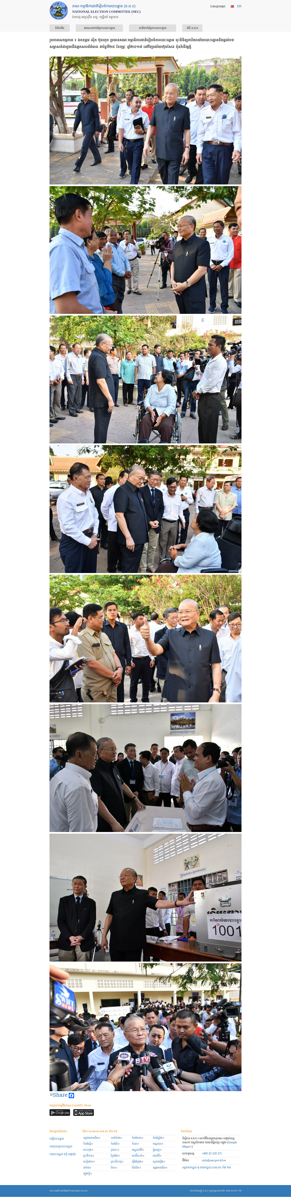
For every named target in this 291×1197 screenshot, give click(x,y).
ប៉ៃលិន (135, 1168)
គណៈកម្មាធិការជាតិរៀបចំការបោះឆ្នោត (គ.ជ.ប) (68, 1190)
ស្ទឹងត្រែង (136, 1162)
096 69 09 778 (233, 1190)
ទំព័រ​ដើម (59, 28)
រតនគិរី (156, 1156)
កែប (113, 1168)
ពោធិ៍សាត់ (137, 1156)
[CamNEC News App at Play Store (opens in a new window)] (60, 1113)
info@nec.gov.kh (213, 1160)
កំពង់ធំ (114, 1144)
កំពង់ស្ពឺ (87, 1144)
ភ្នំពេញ (156, 1150)
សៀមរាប (88, 1162)
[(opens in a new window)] (59, 1096)
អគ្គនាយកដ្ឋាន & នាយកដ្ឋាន (196, 1168)
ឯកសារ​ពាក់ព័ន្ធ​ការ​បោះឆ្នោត (99, 28)
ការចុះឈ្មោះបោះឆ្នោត (61, 1146)
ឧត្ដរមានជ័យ (159, 1168)
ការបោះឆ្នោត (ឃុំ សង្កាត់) (63, 1154)
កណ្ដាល (157, 1144)
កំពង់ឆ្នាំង (157, 1138)
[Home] (59, 10)
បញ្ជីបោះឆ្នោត (57, 1139)
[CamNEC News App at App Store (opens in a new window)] (83, 1113)
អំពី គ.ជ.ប (192, 28)
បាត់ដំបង (115, 1138)
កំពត (134, 1144)
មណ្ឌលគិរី (137, 1150)
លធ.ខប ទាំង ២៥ (222, 1168)
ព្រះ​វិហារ (87, 1156)
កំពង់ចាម (136, 1138)
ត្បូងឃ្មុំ (86, 1174)
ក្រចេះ (114, 1150)
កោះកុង (87, 1150)
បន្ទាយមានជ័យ (90, 1138)
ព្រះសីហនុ (116, 1162)
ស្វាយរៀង (158, 1162)
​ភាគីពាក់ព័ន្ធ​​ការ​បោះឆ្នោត (152, 28)
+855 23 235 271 (212, 1154)
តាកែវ (86, 1168)
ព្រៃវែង (114, 1156)
